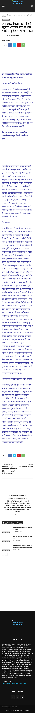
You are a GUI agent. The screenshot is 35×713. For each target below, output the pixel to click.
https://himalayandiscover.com (17, 498)
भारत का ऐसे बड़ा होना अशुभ (26, 466)
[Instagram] (17, 697)
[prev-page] (3, 554)
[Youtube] (22, 697)
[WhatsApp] (23, 45)
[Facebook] (10, 45)
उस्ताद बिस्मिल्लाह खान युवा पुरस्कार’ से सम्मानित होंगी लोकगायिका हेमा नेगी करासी (22, 546)
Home (4, 15)
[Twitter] (14, 45)
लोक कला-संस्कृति (11, 15)
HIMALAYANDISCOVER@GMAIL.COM (14, 684)
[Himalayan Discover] (3, 36)
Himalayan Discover (12, 35)
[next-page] (6, 554)
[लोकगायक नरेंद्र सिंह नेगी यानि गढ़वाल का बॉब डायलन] (6, 530)
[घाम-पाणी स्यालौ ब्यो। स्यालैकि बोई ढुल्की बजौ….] (6, 539)
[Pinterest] (19, 45)
